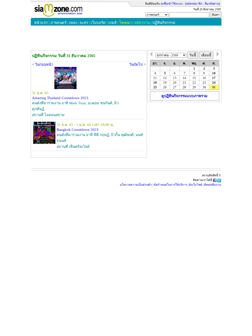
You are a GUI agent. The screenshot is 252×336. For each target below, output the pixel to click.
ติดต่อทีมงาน (212, 184)
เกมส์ (112, 23)
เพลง (73, 23)
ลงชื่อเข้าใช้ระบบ (172, 3)
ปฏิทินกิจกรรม (163, 23)
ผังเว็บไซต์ (195, 184)
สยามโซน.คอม (65, 10)
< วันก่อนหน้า (42, 64)
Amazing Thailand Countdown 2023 (60, 98)
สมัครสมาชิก (194, 3)
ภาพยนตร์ (58, 23)
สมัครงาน (142, 23)
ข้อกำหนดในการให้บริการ (170, 184)
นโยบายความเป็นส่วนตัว (136, 184)
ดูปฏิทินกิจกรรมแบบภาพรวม (184, 96)
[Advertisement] (184, 133)
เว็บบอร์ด (98, 23)
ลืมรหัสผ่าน (212, 3)
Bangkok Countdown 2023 (77, 130)
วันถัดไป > (137, 64)
